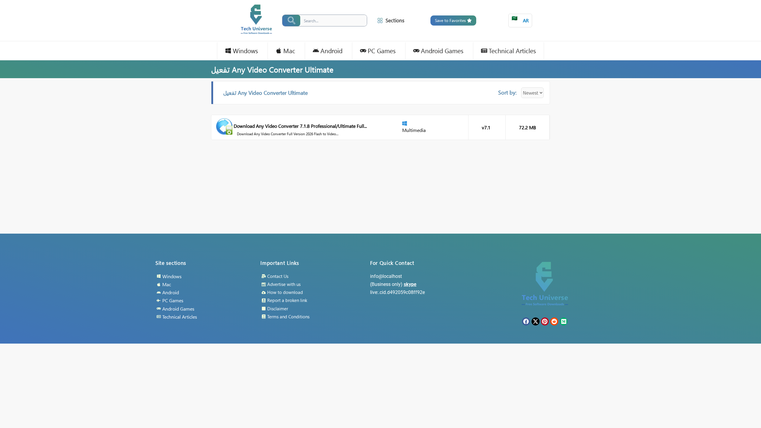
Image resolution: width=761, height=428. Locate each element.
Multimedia (414, 130)
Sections (395, 20)
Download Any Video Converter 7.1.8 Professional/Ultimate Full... (300, 126)
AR (520, 19)
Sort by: (507, 92)
